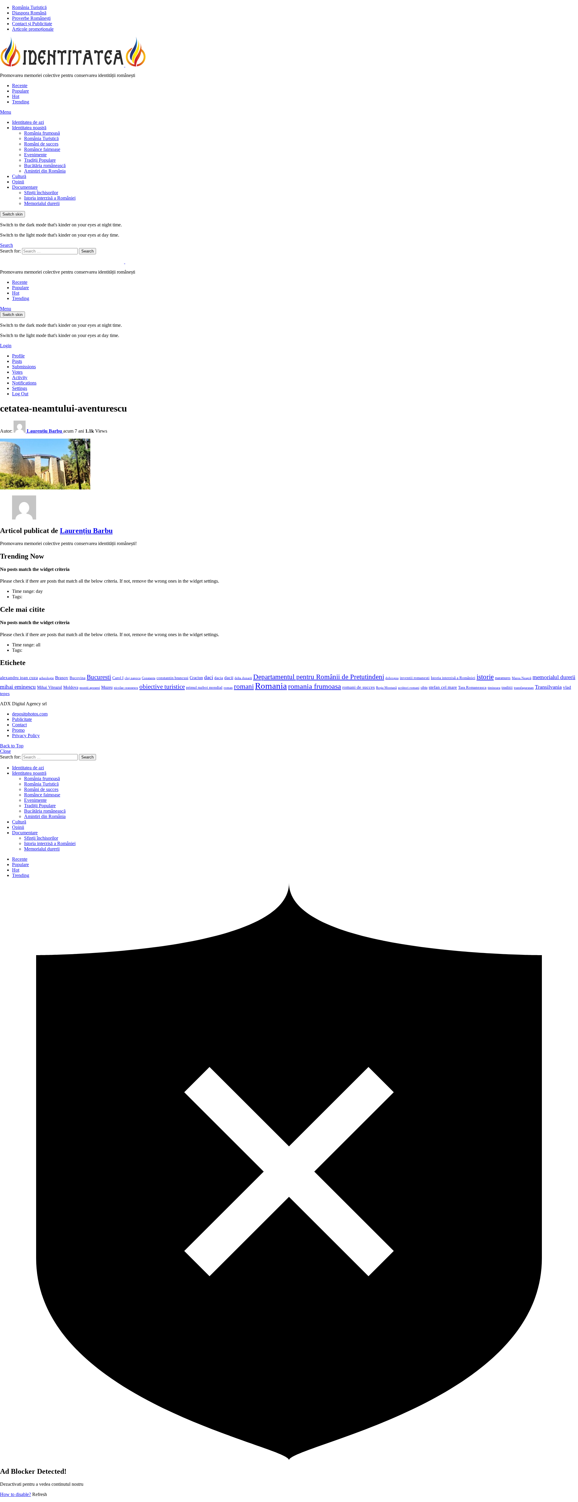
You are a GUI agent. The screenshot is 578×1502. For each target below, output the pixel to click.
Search (87, 251)
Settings (19, 388)
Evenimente (35, 154)
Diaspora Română (29, 12)
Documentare (25, 187)
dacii (228, 677)
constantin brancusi (172, 678)
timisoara (494, 687)
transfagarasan (524, 687)
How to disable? (15, 1494)
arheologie (46, 678)
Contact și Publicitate (32, 23)
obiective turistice (162, 686)
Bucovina (77, 678)
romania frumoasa (314, 686)
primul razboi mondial (204, 687)
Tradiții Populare (40, 160)
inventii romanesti (415, 678)
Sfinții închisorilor (41, 192)
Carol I (117, 678)
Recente (19, 85)
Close (5, 751)
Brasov (61, 677)
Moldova (70, 687)
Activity (19, 377)
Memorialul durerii (42, 203)
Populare (20, 90)
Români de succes (41, 143)
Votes (17, 372)
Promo (18, 730)
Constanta (148, 678)
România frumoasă (42, 133)
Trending (20, 101)
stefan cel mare (443, 687)
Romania (271, 686)
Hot (15, 96)
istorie (485, 677)
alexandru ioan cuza (19, 677)
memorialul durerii (554, 677)
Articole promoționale (33, 29)
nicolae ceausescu (126, 687)
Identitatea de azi (28, 122)
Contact (19, 724)
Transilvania (548, 687)
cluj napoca (133, 678)
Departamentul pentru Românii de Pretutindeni (318, 677)
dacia (218, 678)
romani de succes (358, 687)
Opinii (18, 181)
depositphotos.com (30, 713)
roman (228, 687)
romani (244, 686)
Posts (17, 361)
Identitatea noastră (29, 127)
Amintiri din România (45, 170)
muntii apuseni (89, 687)
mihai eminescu (18, 687)
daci (208, 677)
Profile (18, 355)
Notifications (24, 382)
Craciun (196, 678)
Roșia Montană (386, 687)
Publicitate (22, 719)
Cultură (19, 176)
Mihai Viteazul (49, 687)
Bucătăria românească (45, 165)
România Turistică (29, 7)
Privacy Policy (26, 735)
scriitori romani (408, 687)
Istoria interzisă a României (50, 198)
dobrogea (392, 678)
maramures (503, 678)
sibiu (424, 687)
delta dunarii (243, 678)
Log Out (20, 393)
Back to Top (11, 745)
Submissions (24, 366)
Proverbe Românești (31, 18)
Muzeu (107, 687)
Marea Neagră (521, 678)
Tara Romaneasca (472, 687)
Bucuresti (99, 677)
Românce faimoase (42, 149)
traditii (507, 687)
